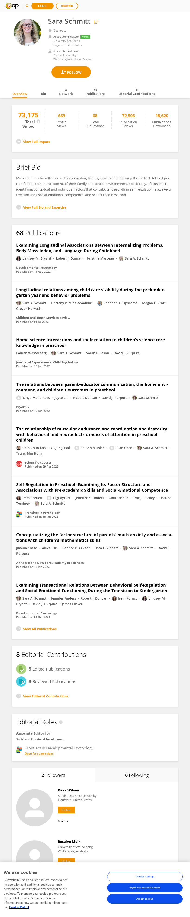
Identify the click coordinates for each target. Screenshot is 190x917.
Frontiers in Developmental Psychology (59, 748)
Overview (19, 93)
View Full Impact (36, 141)
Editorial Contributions (136, 91)
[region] (95, 889)
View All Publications (40, 629)
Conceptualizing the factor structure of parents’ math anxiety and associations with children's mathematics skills (94, 537)
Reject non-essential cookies (145, 887)
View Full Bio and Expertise (44, 207)
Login (42, 6)
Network (66, 91)
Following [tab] (137, 775)
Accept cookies (144, 899)
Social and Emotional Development (40, 739)
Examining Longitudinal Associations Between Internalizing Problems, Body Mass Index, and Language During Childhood (89, 247)
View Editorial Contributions (45, 696)
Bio (43, 93)
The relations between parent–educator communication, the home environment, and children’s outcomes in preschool (92, 387)
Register (67, 6)
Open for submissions (39, 754)
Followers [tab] (53, 775)
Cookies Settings (145, 876)
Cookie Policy (19, 907)
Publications (95, 91)
